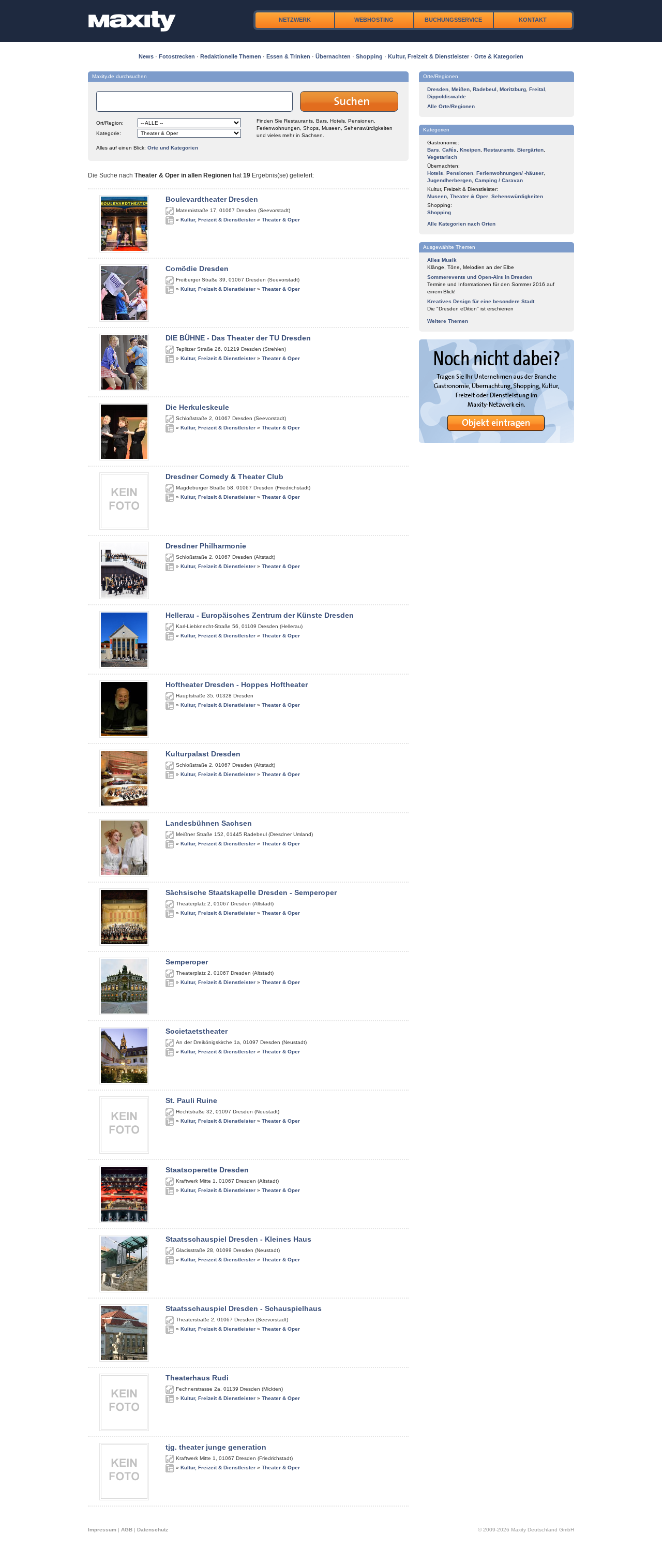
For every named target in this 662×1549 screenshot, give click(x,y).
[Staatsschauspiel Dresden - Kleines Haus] (124, 1290)
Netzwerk (295, 20)
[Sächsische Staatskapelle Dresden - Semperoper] (124, 943)
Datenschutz (152, 1529)
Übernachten (333, 56)
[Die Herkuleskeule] (124, 458)
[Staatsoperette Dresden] (124, 1221)
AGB (126, 1529)
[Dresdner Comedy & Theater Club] (124, 527)
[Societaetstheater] (124, 1082)
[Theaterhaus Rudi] (124, 1429)
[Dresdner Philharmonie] (124, 597)
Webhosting (374, 20)
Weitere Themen (447, 321)
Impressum (102, 1529)
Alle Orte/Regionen (451, 106)
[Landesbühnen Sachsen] (124, 874)
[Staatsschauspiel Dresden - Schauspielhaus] (124, 1359)
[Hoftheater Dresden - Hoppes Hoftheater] (124, 735)
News (146, 56)
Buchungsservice (453, 20)
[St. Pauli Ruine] (124, 1151)
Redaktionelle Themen (230, 56)
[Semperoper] (124, 1013)
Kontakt (533, 20)
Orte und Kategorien (172, 148)
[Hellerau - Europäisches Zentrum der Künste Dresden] (124, 666)
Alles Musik (442, 260)
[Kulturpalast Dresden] (124, 805)
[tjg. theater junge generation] (124, 1498)
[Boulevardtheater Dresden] (124, 250)
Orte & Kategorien (498, 56)
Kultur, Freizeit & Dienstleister (428, 56)
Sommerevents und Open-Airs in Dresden (479, 277)
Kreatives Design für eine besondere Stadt (480, 301)
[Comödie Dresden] (124, 319)
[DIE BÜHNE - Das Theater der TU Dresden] (124, 389)
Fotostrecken (177, 56)
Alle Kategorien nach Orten (461, 224)
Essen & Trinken (288, 56)
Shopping (369, 56)
